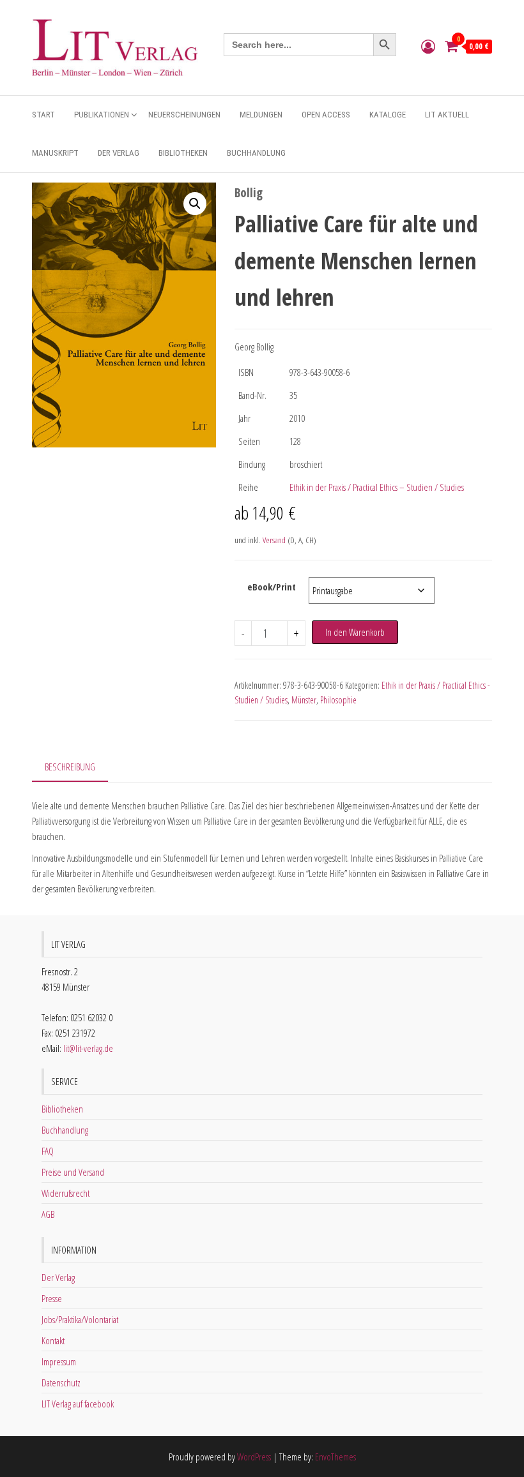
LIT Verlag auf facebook (78, 1403)
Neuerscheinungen (184, 114)
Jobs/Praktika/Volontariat (80, 1319)
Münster (303, 700)
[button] (194, 203)
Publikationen (101, 114)
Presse (52, 1298)
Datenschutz (61, 1382)
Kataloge (387, 114)
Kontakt (53, 1340)
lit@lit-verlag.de (88, 1048)
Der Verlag (118, 153)
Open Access (326, 114)
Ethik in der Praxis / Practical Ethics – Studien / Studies (376, 487)
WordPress (254, 1456)
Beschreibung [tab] (70, 766)
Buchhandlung (256, 153)
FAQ (48, 1150)
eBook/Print (271, 586)
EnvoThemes (335, 1456)
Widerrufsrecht (65, 1193)
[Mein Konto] (428, 46)
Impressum (59, 1361)
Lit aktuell (447, 114)
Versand (274, 540)
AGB (48, 1214)
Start (43, 114)
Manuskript (55, 153)
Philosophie (338, 700)
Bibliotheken (183, 153)
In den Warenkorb (355, 632)
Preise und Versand (73, 1172)
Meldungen (261, 114)
